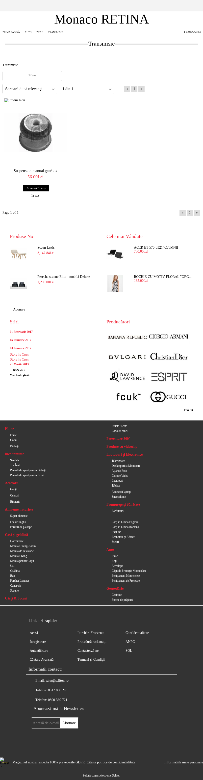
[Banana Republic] (127, 337)
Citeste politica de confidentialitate (111, 762)
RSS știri (19, 370)
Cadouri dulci (119, 431)
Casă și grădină (16, 535)
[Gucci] (169, 397)
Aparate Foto (119, 470)
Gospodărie (115, 588)
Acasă (34, 633)
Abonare (19, 309)
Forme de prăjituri (122, 599)
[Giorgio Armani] (169, 337)
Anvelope (117, 566)
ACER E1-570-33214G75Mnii (156, 247)
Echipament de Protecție (126, 580)
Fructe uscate (119, 426)
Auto (110, 549)
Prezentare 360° (118, 439)
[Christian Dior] (169, 357)
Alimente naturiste (19, 509)
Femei (13, 435)
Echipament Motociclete (126, 575)
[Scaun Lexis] (18, 254)
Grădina (15, 570)
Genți (13, 489)
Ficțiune (116, 532)
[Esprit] (169, 377)
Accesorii (11, 483)
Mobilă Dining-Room (23, 546)
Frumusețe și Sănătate (123, 504)
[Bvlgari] (127, 357)
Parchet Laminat (19, 580)
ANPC (130, 642)
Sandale (14, 460)
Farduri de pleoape (21, 527)
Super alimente (18, 516)
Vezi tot (188, 410)
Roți (114, 561)
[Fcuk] (127, 397)
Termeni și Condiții (91, 659)
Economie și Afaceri (123, 537)
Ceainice (117, 595)
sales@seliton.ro (57, 680)
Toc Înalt (15, 465)
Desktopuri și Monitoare (126, 466)
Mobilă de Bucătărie (22, 551)
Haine (9, 429)
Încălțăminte (14, 454)
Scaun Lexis (45, 247)
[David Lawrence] (127, 377)
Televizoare (118, 461)
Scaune (14, 590)
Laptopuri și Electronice (124, 454)
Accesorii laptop (121, 492)
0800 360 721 (57, 700)
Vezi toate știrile (20, 375)
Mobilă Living (18, 556)
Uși (12, 566)
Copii (13, 440)
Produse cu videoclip (121, 446)
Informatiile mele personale (183, 762)
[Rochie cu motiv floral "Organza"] (115, 283)
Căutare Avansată (41, 659)
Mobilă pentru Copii (22, 561)
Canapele (15, 585)
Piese (115, 556)
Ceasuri (14, 495)
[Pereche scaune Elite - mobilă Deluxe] (18, 283)
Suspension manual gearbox (35, 171)
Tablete (116, 485)
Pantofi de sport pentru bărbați (28, 470)
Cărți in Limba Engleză (125, 522)
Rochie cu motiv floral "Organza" (163, 277)
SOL (129, 650)
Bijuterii (15, 501)
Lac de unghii (18, 522)
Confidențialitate (137, 633)
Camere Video (120, 475)
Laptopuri (117, 480)
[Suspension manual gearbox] (35, 132)
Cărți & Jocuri (16, 598)
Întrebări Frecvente (90, 633)
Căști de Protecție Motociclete (129, 570)
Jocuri (115, 542)
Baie (12, 575)
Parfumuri (118, 511)
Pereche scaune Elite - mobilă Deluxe (63, 277)
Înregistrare (38, 642)
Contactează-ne (88, 650)
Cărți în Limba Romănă (125, 527)
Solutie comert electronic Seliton (101, 775)
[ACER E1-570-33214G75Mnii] (115, 254)
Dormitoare (17, 541)
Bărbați (14, 446)
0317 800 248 (57, 690)
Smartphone (119, 496)
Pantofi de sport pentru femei (27, 475)
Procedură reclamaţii (91, 642)
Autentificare (39, 650)
